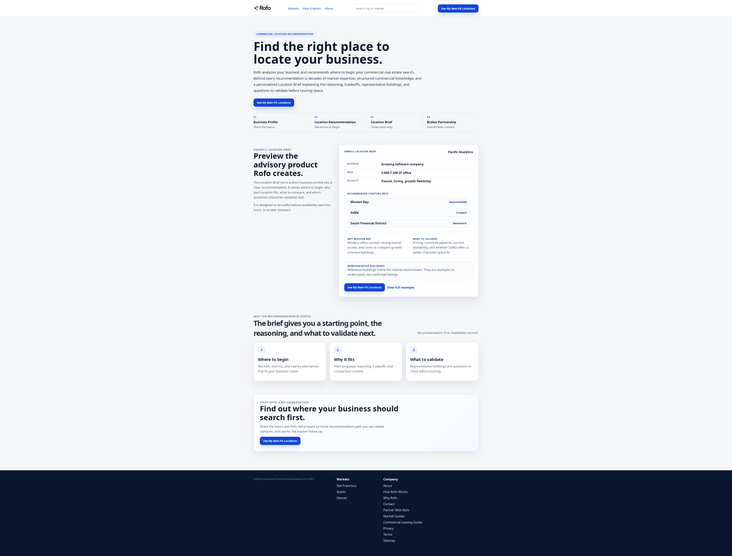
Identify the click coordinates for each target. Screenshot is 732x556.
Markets (293, 8)
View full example (400, 287)
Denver (342, 498)
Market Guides (394, 516)
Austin (341, 492)
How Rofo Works (395, 492)
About (329, 8)
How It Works (312, 8)
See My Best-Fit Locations (458, 8)
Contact (389, 504)
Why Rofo (390, 498)
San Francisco (346, 486)
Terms (387, 534)
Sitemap (389, 540)
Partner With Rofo (396, 510)
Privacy (388, 528)
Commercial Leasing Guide (402, 522)
